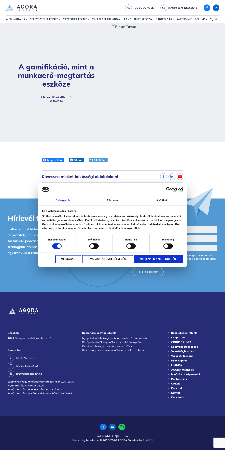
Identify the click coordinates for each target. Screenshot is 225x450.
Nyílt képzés (142, 19)
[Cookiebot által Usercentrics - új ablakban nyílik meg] (168, 189)
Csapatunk (178, 337)
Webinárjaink (15, 19)
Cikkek (175, 383)
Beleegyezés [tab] (63, 200)
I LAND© (177, 365)
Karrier (175, 392)
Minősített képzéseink (186, 374)
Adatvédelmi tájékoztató (112, 436)
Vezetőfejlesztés (75, 19)
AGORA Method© (182, 369)
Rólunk (200, 19)
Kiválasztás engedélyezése (107, 259)
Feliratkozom (148, 272)
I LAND (127, 19)
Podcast (176, 388)
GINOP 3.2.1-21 (164, 19)
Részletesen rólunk (184, 332)
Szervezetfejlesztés (44, 19)
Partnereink (179, 379)
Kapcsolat (184, 19)
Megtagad (68, 259)
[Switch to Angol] (217, 19)
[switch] (94, 246)
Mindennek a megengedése (158, 259)
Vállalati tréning (105, 19)
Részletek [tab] (112, 200)
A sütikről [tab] (162, 200)
